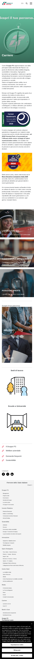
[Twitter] (7, 474)
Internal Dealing (6, 518)
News (4, 592)
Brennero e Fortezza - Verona (10, 558)
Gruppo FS (5, 490)
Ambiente (5, 525)
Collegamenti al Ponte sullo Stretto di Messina (13, 565)
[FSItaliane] (7, 3)
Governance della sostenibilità (10, 529)
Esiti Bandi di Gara (7, 615)
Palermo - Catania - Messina (9, 554)
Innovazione (5, 537)
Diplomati (9, 330)
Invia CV (5, 606)
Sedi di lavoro (17, 370)
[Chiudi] (32, 624)
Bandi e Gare (6, 609)
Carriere (4, 600)
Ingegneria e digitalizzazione (9, 540)
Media (4, 584)
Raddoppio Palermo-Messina (9, 563)
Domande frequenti (13, 456)
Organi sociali (6, 495)
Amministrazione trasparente (9, 612)
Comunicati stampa (7, 588)
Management (6, 493)
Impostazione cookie (17, 644)
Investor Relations (7, 508)
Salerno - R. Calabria (7, 561)
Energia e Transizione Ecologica (10, 531)
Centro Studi (5, 569)
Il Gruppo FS (11, 447)
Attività (4, 576)
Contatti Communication (8, 597)
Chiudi (29, 485)
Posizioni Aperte (11, 291)
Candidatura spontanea (15, 259)
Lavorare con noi (7, 603)
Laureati (9, 358)
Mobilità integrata (6, 545)
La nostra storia (6, 502)
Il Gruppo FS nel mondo (8, 504)
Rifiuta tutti (17, 650)
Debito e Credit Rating (8, 513)
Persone (5, 527)
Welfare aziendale (13, 451)
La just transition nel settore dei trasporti (12, 533)
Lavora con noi (10, 231)
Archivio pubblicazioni (8, 581)
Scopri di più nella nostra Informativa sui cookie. (16, 641)
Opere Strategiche (7, 548)
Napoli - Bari (5, 556)
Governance (6, 497)
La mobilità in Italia (7, 572)
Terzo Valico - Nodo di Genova (10, 552)
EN (22, 3)
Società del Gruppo (7, 500)
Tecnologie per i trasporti (8, 543)
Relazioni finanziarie (7, 511)
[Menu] (31, 3)
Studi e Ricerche (6, 574)
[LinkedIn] (12, 474)
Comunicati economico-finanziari (10, 515)
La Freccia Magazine (7, 590)
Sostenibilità (11, 460)
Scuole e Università (17, 406)
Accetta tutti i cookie (17, 655)
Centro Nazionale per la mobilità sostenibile (12, 579)
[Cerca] (27, 3)
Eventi (4, 594)
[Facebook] (3, 474)
